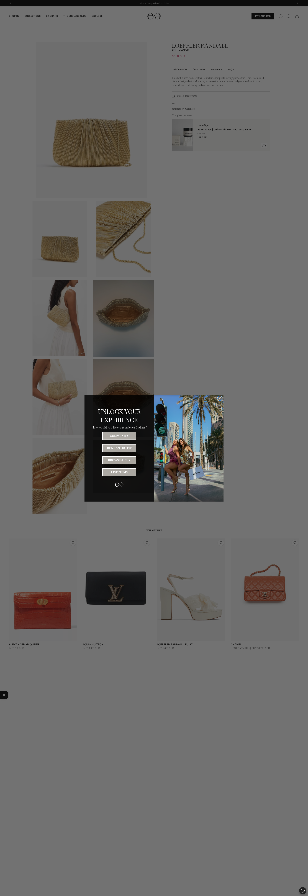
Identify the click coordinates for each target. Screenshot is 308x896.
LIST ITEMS (119, 472)
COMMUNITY (119, 435)
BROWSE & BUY (119, 460)
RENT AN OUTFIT (119, 448)
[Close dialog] (220, 398)
